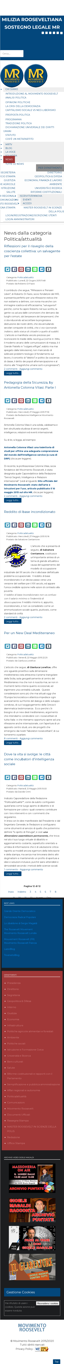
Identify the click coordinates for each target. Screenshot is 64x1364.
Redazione (13, 1137)
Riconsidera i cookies (47, 1303)
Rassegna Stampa (18, 1120)
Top (57, 1361)
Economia (13, 1019)
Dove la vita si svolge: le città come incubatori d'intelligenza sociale (29, 759)
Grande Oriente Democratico (19, 911)
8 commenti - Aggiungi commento (23, 738)
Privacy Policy (24, 1348)
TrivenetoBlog (11, 955)
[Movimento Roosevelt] (32, 1327)
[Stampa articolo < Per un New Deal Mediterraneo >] (56, 638)
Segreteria (13, 995)
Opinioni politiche (17, 102)
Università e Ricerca (19, 1055)
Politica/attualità (25, 277)
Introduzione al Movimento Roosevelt (31, 93)
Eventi (27, 199)
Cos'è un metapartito (19, 139)
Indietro (22, 891)
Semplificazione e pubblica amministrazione (33, 1084)
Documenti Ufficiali (18, 1114)
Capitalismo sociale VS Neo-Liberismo (30, 110)
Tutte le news (14, 164)
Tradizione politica (18, 123)
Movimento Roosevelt (20, 1108)
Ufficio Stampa (16, 1143)
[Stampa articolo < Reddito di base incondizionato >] (56, 517)
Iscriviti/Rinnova (31, 196)
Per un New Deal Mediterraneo (29, 633)
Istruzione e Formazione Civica (25, 1049)
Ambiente (13, 1037)
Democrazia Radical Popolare (20, 917)
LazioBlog (9, 949)
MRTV (8, 144)
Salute (11, 192)
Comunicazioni (16, 1102)
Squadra (11, 155)
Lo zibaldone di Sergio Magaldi (20, 923)
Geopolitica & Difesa (19, 1001)
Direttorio (13, 989)
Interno (11, 1007)
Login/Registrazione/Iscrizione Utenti (31, 215)
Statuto (10, 135)
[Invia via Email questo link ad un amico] (59, 262)
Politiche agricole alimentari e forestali (30, 1031)
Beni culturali (15, 1061)
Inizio (11, 891)
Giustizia (9, 180)
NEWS (9, 159)
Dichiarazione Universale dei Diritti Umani (28, 129)
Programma (13, 119)
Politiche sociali (16, 1043)
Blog (8, 148)
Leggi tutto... (13, 373)
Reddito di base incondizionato (29, 512)
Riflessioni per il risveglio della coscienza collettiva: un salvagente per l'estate (32, 251)
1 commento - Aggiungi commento (23, 869)
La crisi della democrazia (22, 106)
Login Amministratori (19, 219)
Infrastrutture (15, 1025)
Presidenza (14, 983)
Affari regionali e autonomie (23, 1090)
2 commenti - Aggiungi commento (23, 369)
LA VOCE (10, 152)
